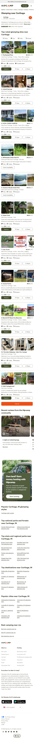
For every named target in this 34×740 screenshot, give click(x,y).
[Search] (30, 17)
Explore (3, 9)
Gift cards (4, 651)
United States (9, 9)
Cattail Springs (14, 440)
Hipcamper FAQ (5, 665)
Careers (3, 660)
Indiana (15, 9)
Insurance (19, 660)
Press (2, 662)
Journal (3, 657)
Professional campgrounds (24, 657)
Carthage (20, 9)
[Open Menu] (31, 5)
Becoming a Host (21, 651)
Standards (20, 662)
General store (5, 654)
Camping (26, 9)
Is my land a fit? (21, 654)
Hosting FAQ (20, 665)
